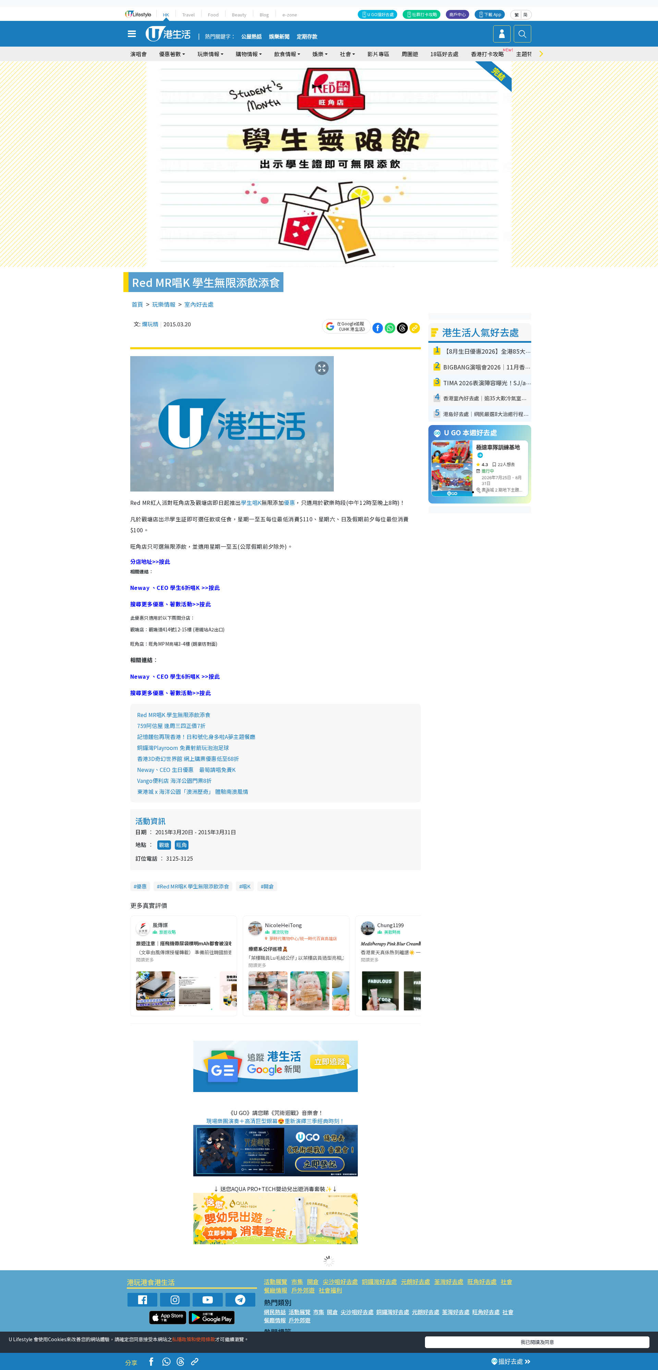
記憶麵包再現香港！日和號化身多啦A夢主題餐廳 (196, 736)
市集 (297, 1281)
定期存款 (307, 36)
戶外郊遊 (303, 1290)
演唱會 (138, 54)
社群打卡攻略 (424, 14)
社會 (506, 1281)
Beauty (239, 14)
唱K (256, 502)
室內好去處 (199, 304)
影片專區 (378, 54)
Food (213, 14)
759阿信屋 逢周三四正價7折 (171, 726)
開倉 (269, 886)
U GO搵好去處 (380, 14)
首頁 (137, 304)
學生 (246, 502)
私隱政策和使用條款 (193, 1339)
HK (166, 14)
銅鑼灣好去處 (379, 1281)
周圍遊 (410, 54)
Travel (188, 14)
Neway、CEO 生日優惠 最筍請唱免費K (186, 769)
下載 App (492, 14)
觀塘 (164, 844)
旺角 (181, 844)
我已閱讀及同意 (537, 1341)
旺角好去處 (482, 1281)
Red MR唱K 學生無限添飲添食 (173, 715)
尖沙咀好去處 (340, 1281)
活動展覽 (275, 1281)
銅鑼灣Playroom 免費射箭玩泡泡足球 (183, 747)
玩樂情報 (163, 304)
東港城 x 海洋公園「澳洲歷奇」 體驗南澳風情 (192, 791)
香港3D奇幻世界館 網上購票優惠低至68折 (188, 758)
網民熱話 (275, 1312)
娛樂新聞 (279, 36)
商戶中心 (457, 14)
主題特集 (527, 54)
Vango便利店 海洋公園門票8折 (174, 780)
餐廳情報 (275, 1290)
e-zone (289, 14)
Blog (264, 14)
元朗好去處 (415, 1281)
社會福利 (330, 1290)
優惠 (289, 502)
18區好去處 (444, 54)
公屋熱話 (251, 36)
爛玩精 (150, 324)
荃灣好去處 (448, 1281)
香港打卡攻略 (487, 54)
